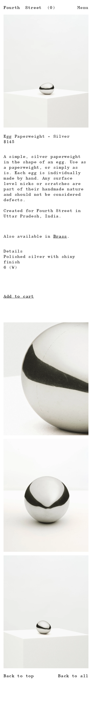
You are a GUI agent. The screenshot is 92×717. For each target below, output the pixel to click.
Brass (60, 236)
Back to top (19, 675)
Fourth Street (23, 7)
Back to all (73, 675)
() (51, 7)
